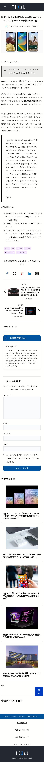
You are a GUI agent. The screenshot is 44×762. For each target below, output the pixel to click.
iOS (13, 249)
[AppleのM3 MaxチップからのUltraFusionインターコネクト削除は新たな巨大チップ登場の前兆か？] (22, 487)
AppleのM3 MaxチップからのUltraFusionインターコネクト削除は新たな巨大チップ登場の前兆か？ (21, 516)
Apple (7, 249)
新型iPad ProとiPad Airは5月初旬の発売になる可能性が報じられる (22, 636)
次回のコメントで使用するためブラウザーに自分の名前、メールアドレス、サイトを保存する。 (22, 458)
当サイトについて (22, 730)
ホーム (3, 62)
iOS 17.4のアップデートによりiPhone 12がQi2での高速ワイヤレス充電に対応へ (22, 556)
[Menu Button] (5, 7)
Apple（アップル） (8, 81)
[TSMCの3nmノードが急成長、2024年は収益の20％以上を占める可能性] (22, 647)
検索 (3, 685)
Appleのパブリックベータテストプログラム (22, 213)
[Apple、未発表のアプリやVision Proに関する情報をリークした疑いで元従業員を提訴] (22, 567)
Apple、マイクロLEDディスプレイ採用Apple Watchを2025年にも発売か (14, 310)
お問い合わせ (22, 722)
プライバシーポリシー (22, 744)
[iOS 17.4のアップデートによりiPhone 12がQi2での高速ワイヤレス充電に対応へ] (22, 528)
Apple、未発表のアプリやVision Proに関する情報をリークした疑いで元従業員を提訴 (21, 596)
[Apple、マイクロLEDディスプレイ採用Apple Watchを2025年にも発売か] (30, 308)
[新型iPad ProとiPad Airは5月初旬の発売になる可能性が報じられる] (22, 608)
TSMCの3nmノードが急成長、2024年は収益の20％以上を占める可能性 (21, 674)
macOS (27, 249)
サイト (6, 444)
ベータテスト (21, 252)
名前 (6, 423)
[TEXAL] (18, 6)
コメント (7, 395)
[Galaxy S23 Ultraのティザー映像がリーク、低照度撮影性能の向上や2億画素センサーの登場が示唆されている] (13, 289)
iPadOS (19, 249)
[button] (7, 273)
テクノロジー (35, 26)
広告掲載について (22, 737)
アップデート (9, 252)
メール (7, 433)
